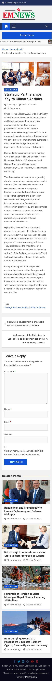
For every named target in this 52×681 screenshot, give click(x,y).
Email (7, 422)
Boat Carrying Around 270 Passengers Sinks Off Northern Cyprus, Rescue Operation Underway (26, 642)
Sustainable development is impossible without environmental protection (25, 324)
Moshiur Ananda (29, 104)
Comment (9, 371)
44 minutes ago (14, 605)
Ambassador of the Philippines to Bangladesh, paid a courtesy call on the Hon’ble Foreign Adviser (26, 339)
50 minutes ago (14, 649)
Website (8, 434)
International (11, 90)
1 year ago (12, 104)
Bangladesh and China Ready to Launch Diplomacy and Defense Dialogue (23, 511)
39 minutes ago (14, 518)
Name (8, 409)
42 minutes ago (14, 560)
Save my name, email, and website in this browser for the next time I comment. (23, 453)
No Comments (13, 108)
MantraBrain (31, 677)
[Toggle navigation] (14, 26)
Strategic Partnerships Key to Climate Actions (25, 307)
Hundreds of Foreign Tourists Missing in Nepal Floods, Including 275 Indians (24, 597)
